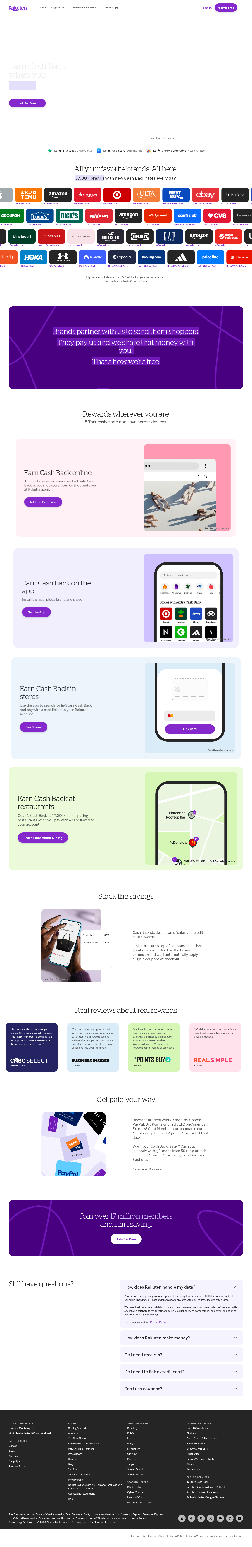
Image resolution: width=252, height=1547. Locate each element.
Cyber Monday (135, 1492)
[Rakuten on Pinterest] (230, 1518)
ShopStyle (14, 1461)
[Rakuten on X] (210, 1518)
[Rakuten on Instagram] (182, 1518)
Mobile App (112, 7)
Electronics (193, 1453)
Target (131, 1464)
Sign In (207, 7)
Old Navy (132, 1453)
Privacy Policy (158, 1321)
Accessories (193, 1469)
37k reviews (84, 150)
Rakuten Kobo (175, 1536)
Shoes (190, 1464)
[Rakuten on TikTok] (191, 1518)
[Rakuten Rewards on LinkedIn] (239, 1518)
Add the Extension (43, 502)
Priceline (132, 1458)
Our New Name (77, 1438)
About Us (73, 1433)
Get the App (36, 612)
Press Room (75, 1453)
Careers (72, 1458)
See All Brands (135, 1469)
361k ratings (134, 150)
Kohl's (130, 1433)
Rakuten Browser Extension (202, 1492)
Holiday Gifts (134, 1497)
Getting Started (77, 1428)
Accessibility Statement (81, 1493)
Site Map (73, 1469)
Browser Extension (84, 7)
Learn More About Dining (43, 838)
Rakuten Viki (138, 1536)
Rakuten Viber (156, 1536)
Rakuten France (18, 1466)
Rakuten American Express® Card (206, 1486)
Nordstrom (133, 1448)
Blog (70, 1464)
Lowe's (131, 1438)
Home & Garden (196, 1443)
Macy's (131, 1443)
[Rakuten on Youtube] (220, 1518)
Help (70, 1498)
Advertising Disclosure (21, 1522)
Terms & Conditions (79, 1474)
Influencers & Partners (81, 1448)
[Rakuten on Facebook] (201, 1518)
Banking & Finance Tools (200, 1458)
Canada (13, 1445)
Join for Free (226, 7)
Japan (12, 1450)
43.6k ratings (196, 150)
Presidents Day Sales (139, 1502)
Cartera (13, 1456)
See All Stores (135, 1474)
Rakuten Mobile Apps (21, 1428)
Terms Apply (140, 280)
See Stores (34, 727)
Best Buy (132, 1428)
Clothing (191, 1433)
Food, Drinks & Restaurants (202, 1438)
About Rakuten (234, 1536)
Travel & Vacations (197, 1428)
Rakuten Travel (194, 1536)
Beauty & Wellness (197, 1448)
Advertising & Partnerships (83, 1443)
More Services (214, 1536)
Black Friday (134, 1486)
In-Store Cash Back (197, 1481)
